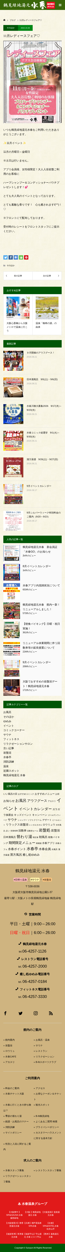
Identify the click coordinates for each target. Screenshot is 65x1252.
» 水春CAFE (9, 1056)
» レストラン (40, 1051)
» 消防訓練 (9, 1127)
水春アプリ (48, 843)
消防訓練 (8, 761)
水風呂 (55, 849)
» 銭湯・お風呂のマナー (16, 1121)
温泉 (6, 766)
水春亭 (7, 757)
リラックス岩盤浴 (17, 824)
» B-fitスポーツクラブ (45, 1062)
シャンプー (22, 820)
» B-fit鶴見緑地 (41, 1116)
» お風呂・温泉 (42, 1040)
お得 (57, 794)
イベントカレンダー (35, 809)
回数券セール (32, 831)
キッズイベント (23, 814)
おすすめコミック (26, 794)
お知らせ (9, 800)
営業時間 (14, 831)
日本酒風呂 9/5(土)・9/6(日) (42, 379)
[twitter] (20, 1014)
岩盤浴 (7, 752)
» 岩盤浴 (7, 1045)
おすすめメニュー (45, 793)
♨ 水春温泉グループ (32, 1203)
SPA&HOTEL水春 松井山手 (50, 1226)
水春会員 (45, 849)
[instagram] (36, 1014)
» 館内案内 (9, 1040)
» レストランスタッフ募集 (47, 1170)
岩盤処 (44, 830)
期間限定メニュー (22, 843)
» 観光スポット (42, 1104)
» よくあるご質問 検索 (45, 1121)
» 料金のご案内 (11, 1088)
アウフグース (37, 800)
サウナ (7, 734)
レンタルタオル (35, 825)
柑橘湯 (39, 843)
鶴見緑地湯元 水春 (14, 775)
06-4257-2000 (34, 966)
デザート (47, 820)
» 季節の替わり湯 (12, 1116)
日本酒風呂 (9, 837)
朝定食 (35, 837)
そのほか (11, 28)
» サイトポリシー (12, 1132)
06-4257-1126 (34, 951)
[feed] (51, 1014)
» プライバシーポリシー (46, 1127)
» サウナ (38, 1045)
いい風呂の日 (10, 794)
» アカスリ (9, 1062)
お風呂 (7, 712)
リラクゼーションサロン (18, 743)
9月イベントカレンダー (39, 486)
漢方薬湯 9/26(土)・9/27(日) (42, 459)
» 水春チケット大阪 (13, 1093)
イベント (8, 725)
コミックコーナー (14, 730)
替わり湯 (24, 836)
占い (8, 831)
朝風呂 (43, 837)
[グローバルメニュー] (60, 5)
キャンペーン (39, 815)
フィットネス (11, 739)
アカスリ (52, 801)
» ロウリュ (9, 1051)
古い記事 (8, 748)
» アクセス (39, 1088)
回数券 (22, 830)
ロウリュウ (49, 824)
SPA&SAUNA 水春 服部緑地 (14, 1215)
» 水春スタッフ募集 (13, 1170)
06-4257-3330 (34, 996)
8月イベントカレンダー (37, 566)
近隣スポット (11, 770)
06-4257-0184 (34, 981)
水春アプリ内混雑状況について (41, 585)
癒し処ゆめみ (31, 854)
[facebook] (5, 1014)
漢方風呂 (16, 854)
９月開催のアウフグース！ (41, 352)
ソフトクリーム (35, 820)
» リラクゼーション (44, 1056)
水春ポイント (17, 849)
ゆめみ (7, 721)
